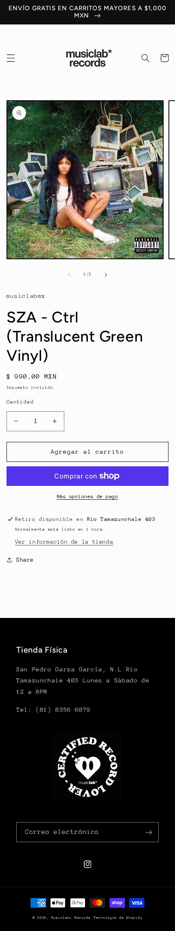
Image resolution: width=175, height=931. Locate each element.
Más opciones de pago (87, 496)
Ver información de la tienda (64, 541)
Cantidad (20, 402)
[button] (10, 58)
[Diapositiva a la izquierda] (69, 275)
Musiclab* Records (71, 918)
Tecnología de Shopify (118, 918)
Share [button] (25, 559)
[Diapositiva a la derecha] (106, 275)
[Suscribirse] (149, 832)
